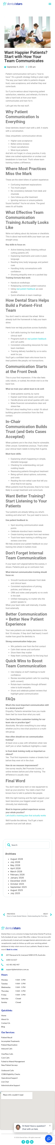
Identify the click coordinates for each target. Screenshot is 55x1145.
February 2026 (17, 874)
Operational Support (9, 1078)
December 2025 (18, 880)
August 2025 (16, 890)
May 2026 (15, 865)
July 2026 (15, 862)
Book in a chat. (12, 949)
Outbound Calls (7, 1070)
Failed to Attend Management (13, 1061)
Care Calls (5, 1058)
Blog (3, 1027)
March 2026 (16, 871)
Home (3, 1015)
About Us (5, 1019)
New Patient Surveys (9, 1065)
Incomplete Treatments (10, 1041)
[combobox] (27, 845)
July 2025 (15, 893)
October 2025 (17, 884)
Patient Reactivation (9, 1045)
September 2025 (18, 887)
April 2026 (15, 868)
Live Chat (5, 1082)
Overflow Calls (7, 1054)
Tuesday (4, 983)
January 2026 (17, 877)
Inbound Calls (6, 1048)
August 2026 (16, 859)
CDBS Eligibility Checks (10, 1074)
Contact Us (5, 1023)
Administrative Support (10, 1085)
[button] (50, 4)
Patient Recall (6, 1037)
